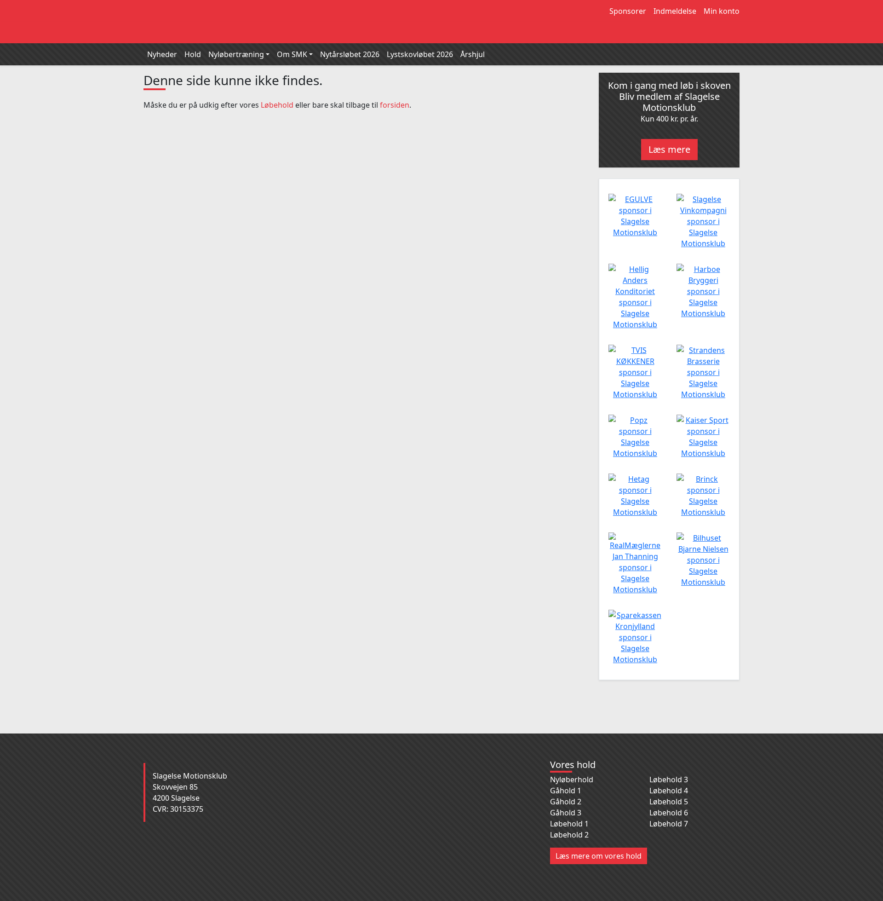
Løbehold (277, 105)
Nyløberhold (571, 779)
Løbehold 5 (668, 802)
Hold (192, 54)
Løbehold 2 (569, 835)
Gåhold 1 (565, 790)
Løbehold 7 (668, 824)
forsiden (394, 105)
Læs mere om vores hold (599, 856)
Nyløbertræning (236, 54)
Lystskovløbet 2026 (420, 54)
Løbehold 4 (668, 790)
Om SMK (292, 54)
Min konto (722, 11)
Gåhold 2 (565, 802)
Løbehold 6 (668, 813)
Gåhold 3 (565, 813)
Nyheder (162, 54)
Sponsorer (627, 11)
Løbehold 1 (569, 824)
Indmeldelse (675, 11)
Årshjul (472, 54)
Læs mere (669, 149)
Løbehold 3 (668, 779)
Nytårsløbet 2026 (349, 54)
